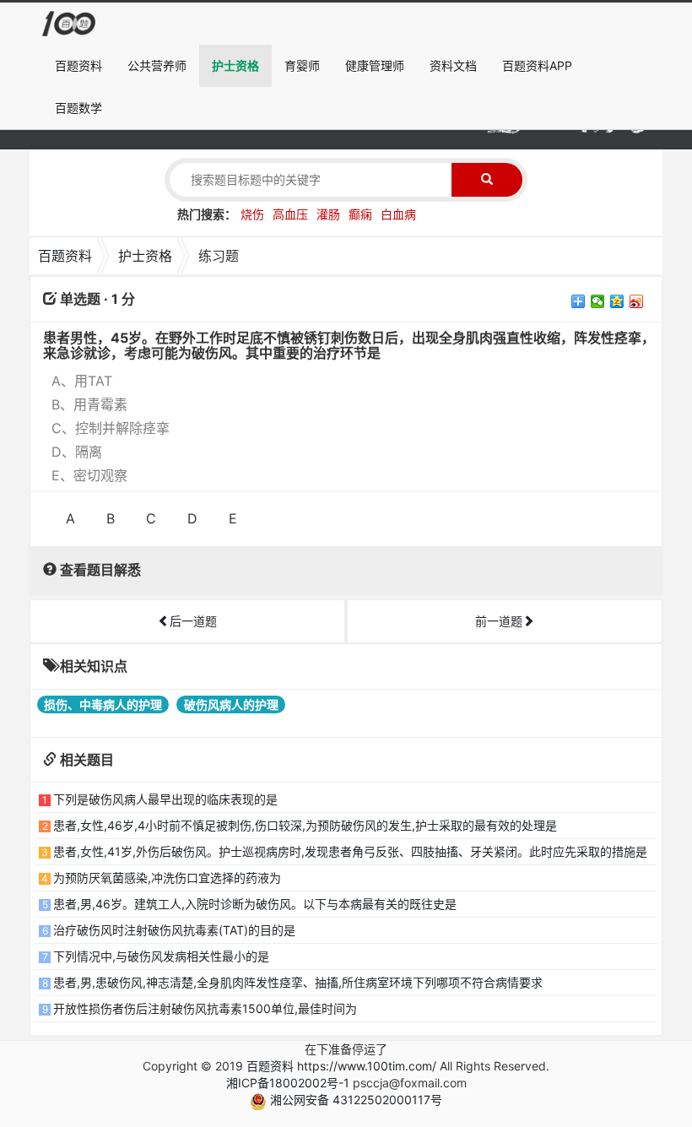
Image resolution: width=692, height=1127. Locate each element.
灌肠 (328, 214)
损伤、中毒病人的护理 (103, 704)
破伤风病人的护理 (231, 704)
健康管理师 (374, 65)
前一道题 (498, 621)
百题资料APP (537, 65)
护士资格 (235, 65)
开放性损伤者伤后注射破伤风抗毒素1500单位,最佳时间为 (205, 1008)
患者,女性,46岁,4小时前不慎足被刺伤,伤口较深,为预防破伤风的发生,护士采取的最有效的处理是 (305, 825)
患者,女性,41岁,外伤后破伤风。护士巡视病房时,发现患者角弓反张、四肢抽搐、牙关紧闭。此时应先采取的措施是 (350, 851)
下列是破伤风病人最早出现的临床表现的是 (165, 799)
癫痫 (360, 214)
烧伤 (252, 214)
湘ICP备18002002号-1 (287, 1083)
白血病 (398, 214)
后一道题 (193, 621)
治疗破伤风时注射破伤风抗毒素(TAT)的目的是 (174, 930)
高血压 (290, 214)
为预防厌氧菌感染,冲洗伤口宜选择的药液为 (167, 877)
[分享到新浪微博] (637, 301)
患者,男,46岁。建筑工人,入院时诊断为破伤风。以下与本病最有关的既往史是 (255, 904)
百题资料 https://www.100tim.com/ (341, 1066)
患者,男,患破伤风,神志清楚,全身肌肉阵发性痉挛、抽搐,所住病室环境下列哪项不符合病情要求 (298, 982)
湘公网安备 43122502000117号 (354, 1099)
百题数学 (78, 107)
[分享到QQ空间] (617, 301)
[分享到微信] (598, 301)
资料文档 (453, 65)
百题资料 (78, 65)
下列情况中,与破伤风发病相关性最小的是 (161, 956)
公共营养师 (157, 65)
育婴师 (302, 65)
